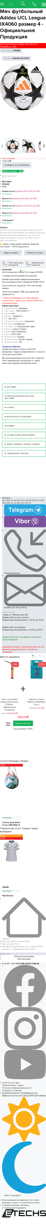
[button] (12, 146)
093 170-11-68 (37, 500)
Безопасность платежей (19, 417)
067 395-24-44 (9, 500)
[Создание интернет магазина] (24, 1210)
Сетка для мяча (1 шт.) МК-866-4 (11, 823)
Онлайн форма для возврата (21, 435)
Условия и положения (12, 1090)
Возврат (11, 426)
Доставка (11, 387)
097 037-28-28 (24, 500)
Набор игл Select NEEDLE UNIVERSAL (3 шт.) (36, 702)
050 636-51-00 (9, 503)
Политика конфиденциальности (16, 1088)
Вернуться (5, 953)
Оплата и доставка (10, 1082)
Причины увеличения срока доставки (19, 397)
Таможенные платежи (18, 453)
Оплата (10, 407)
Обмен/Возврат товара (12, 1085)
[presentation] (40, 656)
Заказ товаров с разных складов (23, 444)
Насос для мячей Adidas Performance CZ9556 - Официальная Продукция (10, 704)
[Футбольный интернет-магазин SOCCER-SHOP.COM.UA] (11, 2)
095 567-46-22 (24, 503)
